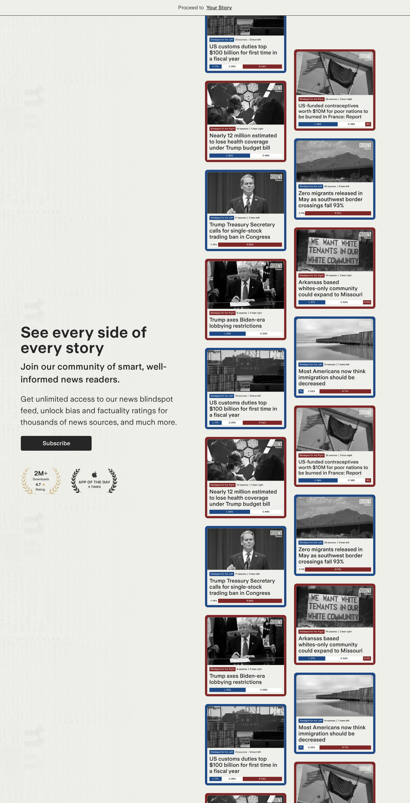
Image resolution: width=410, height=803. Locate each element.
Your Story (219, 7)
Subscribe (56, 443)
